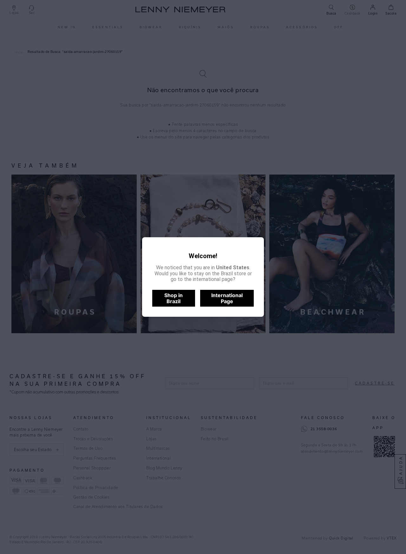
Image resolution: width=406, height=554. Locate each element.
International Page (227, 298)
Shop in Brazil (173, 298)
